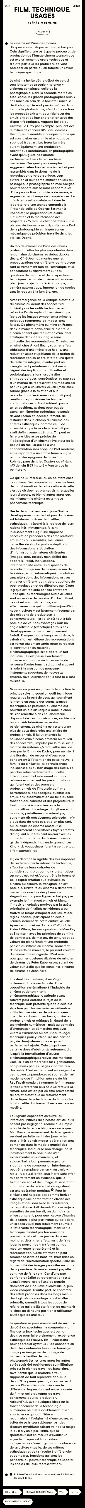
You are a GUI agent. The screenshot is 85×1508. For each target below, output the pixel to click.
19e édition (64, 1492)
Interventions (76, 1492)
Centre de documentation (13, 1492)
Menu (76, 6)
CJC (8, 6)
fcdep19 (43, 31)
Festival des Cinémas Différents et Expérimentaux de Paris (40, 1492)
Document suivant (18, 1501)
